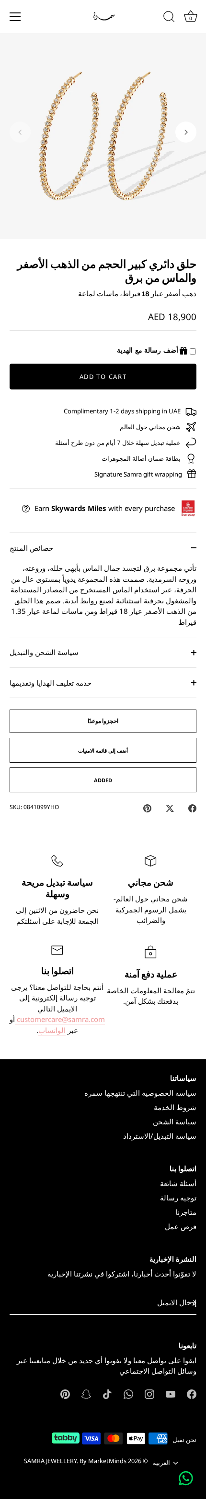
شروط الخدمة (175, 1107)
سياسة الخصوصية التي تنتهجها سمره (140, 1093)
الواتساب (52, 1030)
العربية (161, 1463)
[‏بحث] (169, 18)
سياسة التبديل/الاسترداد (159, 1136)
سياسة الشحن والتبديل (44, 652)
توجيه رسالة (178, 1197)
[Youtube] (170, 1393)
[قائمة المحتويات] (15, 16)
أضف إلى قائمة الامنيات (103, 750)
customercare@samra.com (60, 1019)
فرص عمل (180, 1226)
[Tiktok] (107, 1393)
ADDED (103, 780)
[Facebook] (191, 1393)
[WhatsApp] (128, 1393)
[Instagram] (149, 1393)
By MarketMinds (103, 1460)
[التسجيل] (191, 1303)
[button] (20, 132)
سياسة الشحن (174, 1121)
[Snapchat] (86, 1393)
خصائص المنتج (31, 548)
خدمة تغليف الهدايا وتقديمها (51, 683)
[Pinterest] (65, 1393)
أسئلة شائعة (178, 1183)
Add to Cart (103, 376)
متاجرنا (185, 1212)
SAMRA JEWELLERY (50, 1460)
